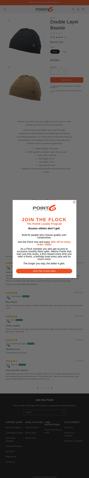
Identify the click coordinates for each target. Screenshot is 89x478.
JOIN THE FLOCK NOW (44, 271)
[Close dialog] (74, 202)
